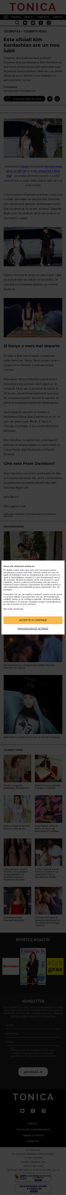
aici (21, 609)
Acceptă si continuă (33, 620)
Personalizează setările (33, 629)
